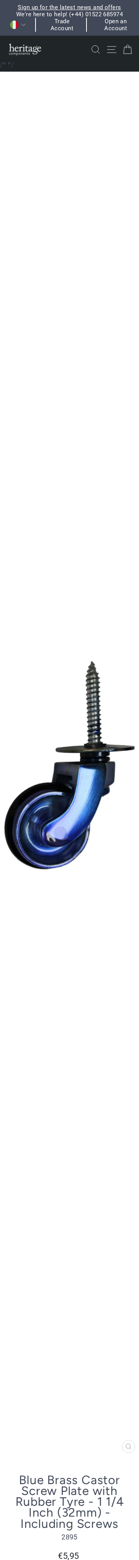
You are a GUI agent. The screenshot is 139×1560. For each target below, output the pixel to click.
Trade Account (62, 25)
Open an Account (115, 25)
